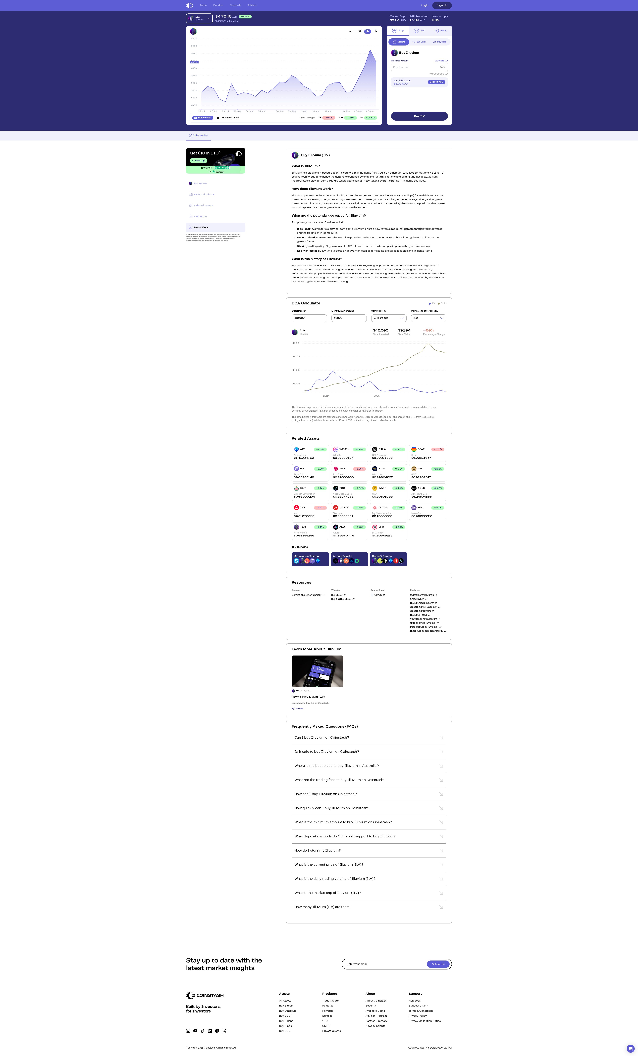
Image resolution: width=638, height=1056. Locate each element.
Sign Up (442, 5)
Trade (203, 5)
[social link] (188, 1031)
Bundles (218, 5)
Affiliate (252, 5)
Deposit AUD (436, 82)
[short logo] (189, 5)
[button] (369, 738)
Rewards (235, 5)
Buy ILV (419, 116)
